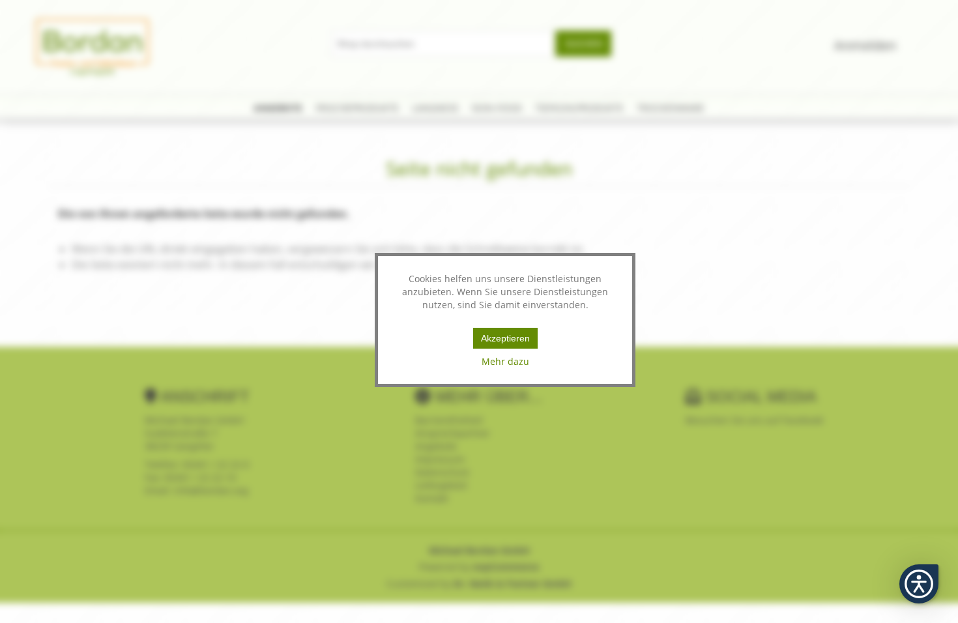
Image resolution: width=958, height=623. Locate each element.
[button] (918, 583)
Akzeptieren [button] (505, 338)
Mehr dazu (505, 361)
